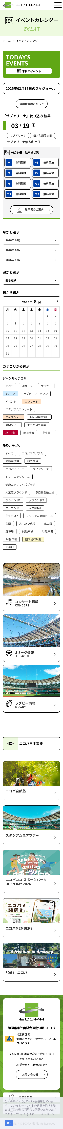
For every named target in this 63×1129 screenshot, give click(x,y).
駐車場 (10, 531)
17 (7, 338)
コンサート (31, 401)
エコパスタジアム (32, 453)
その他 (10, 547)
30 (55, 346)
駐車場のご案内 (34, 209)
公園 (8, 524)
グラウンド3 (13, 508)
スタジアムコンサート (19, 409)
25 (15, 346)
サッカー (46, 386)
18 (15, 338)
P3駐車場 (47, 531)
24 (7, 346)
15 (47, 331)
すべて (9, 386)
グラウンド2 (36, 500)
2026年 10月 (13, 260)
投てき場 (32, 461)
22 (47, 338)
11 (15, 331)
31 (7, 353)
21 (39, 338)
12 (23, 331)
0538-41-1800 (34, 1059)
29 (47, 346)
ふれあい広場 (27, 524)
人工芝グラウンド (16, 492)
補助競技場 (12, 461)
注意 (12, 433)
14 (39, 331)
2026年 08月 (13, 240)
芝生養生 (48, 433)
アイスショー (14, 417)
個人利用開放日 (39, 417)
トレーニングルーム (18, 477)
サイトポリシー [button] (47, 1114)
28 (39, 346)
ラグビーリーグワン (36, 394)
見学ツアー (12, 425)
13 (31, 331)
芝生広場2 (12, 516)
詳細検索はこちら (30, 104)
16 (55, 331)
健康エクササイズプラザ (20, 484)
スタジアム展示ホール (39, 516)
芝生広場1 (35, 508)
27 (31, 346)
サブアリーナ (41, 469)
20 (31, 338)
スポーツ (27, 386)
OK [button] (9, 1123)
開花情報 (28, 433)
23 (55, 338)
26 (23, 346)
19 (23, 338)
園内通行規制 (33, 539)
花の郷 (48, 524)
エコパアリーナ (15, 469)
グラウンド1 (13, 500)
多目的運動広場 (44, 492)
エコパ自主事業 (36, 425)
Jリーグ (10, 394)
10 (7, 331)
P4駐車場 (11, 539)
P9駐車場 (27, 531)
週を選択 (11, 280)
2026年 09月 (13, 250)
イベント (11, 401)
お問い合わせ (30, 1074)
